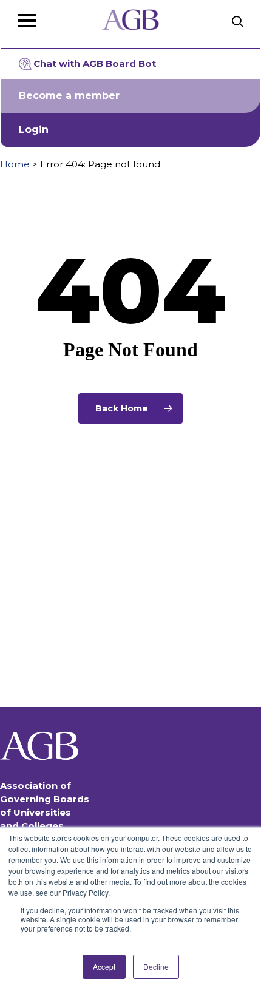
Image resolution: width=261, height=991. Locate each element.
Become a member (69, 95)
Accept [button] (104, 966)
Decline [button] (156, 966)
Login (34, 129)
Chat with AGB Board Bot (94, 63)
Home (15, 164)
